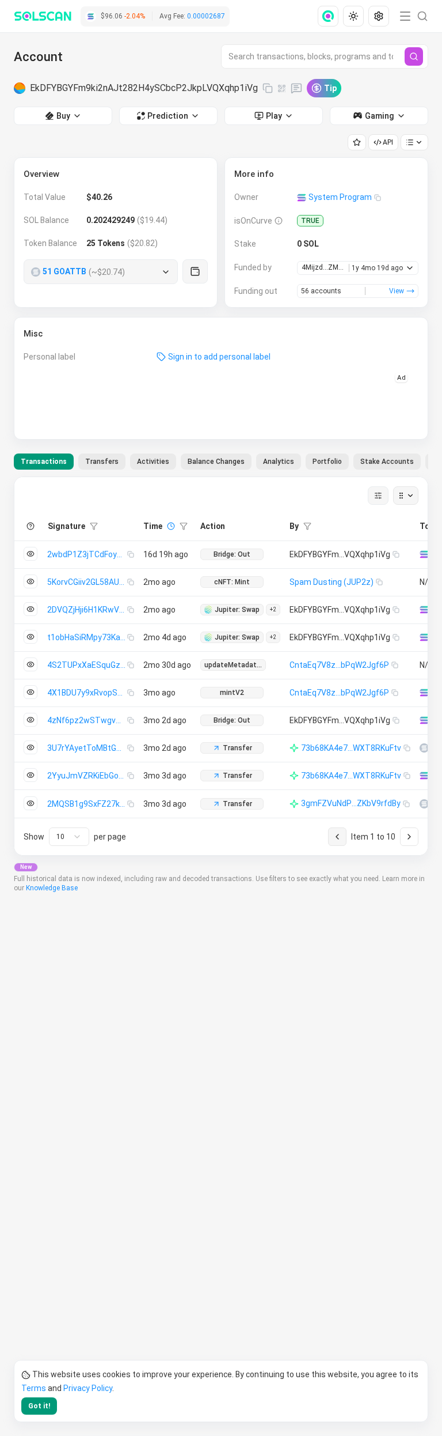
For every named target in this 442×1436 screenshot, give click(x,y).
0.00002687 (206, 16)
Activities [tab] (153, 462)
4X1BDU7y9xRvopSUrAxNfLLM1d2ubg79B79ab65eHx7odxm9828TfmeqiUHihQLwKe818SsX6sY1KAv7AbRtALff (87, 692)
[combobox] (69, 836)
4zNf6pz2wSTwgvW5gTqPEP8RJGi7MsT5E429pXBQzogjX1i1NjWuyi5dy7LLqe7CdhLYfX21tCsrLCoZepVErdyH (87, 720)
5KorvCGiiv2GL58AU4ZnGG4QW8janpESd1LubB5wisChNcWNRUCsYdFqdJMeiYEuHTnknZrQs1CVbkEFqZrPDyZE (87, 582)
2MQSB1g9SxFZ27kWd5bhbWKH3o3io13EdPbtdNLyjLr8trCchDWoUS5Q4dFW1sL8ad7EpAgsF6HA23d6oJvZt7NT (87, 803)
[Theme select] (353, 16)
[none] (330, 16)
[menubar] (354, 16)
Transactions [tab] (44, 462)
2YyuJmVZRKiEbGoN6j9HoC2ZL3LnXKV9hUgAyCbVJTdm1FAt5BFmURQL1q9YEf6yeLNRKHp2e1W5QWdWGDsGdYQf (87, 775)
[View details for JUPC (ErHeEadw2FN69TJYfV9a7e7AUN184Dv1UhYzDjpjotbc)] (424, 803)
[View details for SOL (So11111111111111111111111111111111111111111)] (424, 554)
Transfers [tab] (102, 462)
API (388, 142)
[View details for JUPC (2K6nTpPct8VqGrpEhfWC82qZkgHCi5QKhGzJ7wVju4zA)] (424, 748)
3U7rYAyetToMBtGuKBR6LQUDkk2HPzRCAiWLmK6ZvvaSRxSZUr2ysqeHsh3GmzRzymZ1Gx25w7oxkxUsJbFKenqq (87, 748)
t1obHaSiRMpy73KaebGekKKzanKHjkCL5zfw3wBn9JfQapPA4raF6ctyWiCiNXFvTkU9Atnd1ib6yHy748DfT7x (87, 637)
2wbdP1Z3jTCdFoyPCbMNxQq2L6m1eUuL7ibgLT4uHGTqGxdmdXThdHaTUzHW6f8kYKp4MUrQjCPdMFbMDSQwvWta (87, 554)
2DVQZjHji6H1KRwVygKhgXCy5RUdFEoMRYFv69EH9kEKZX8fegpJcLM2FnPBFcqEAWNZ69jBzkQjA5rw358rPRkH (87, 609)
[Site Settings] (378, 16)
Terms (33, 1388)
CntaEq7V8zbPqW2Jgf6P (339, 665)
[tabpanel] (221, 666)
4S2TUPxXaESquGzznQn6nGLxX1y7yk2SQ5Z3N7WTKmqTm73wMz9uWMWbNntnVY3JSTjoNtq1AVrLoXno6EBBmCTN (87, 665)
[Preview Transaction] (30, 554)
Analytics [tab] (278, 462)
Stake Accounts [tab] (387, 462)
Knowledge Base (52, 888)
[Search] (414, 56)
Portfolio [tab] (327, 462)
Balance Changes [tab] (216, 462)
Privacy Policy (87, 1388)
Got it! (39, 1406)
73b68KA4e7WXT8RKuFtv (351, 748)
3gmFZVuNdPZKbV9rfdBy (351, 803)
